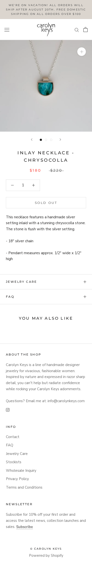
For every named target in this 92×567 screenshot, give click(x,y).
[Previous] (31, 139)
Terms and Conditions (24, 487)
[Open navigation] (6, 30)
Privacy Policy (17, 478)
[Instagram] (8, 410)
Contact (12, 436)
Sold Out (46, 203)
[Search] (77, 30)
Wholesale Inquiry (21, 470)
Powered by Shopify (46, 555)
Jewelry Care (21, 282)
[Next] (60, 139)
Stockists (13, 462)
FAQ (10, 296)
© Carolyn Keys (46, 548)
